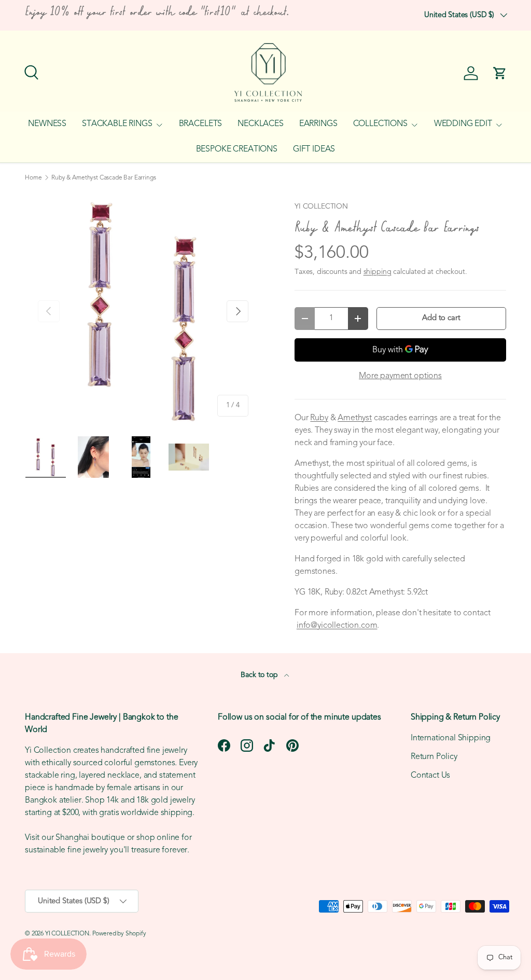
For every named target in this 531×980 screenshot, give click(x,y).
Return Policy (434, 757)
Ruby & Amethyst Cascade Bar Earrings (103, 178)
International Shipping (451, 738)
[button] (499, 73)
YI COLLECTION (321, 207)
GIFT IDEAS (314, 149)
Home (33, 178)
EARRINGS (318, 124)
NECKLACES (260, 124)
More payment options (400, 376)
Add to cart (441, 318)
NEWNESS (47, 124)
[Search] (30, 71)
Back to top (260, 675)
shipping (378, 272)
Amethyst (355, 418)
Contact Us (430, 775)
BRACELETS (200, 124)
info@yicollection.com (337, 626)
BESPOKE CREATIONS (236, 149)
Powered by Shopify (119, 934)
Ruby (319, 418)
